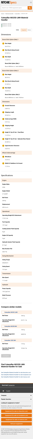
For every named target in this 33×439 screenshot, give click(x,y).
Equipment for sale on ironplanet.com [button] (16, 415)
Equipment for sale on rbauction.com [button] (16, 411)
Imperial (24, 30)
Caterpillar (17, 13)
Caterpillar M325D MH (11, 326)
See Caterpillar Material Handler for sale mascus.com (15, 377)
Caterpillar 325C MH (10, 340)
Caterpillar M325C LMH (11, 312)
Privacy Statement (15, 430)
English (8, 391)
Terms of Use (23, 430)
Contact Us (11, 385)
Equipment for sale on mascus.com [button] (16, 419)
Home (2, 13)
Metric (29, 30)
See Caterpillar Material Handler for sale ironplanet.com (16, 374)
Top (30, 436)
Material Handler (9, 13)
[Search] (30, 8)
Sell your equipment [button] (16, 423)
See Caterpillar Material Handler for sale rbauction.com (16, 372)
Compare (6, 356)
